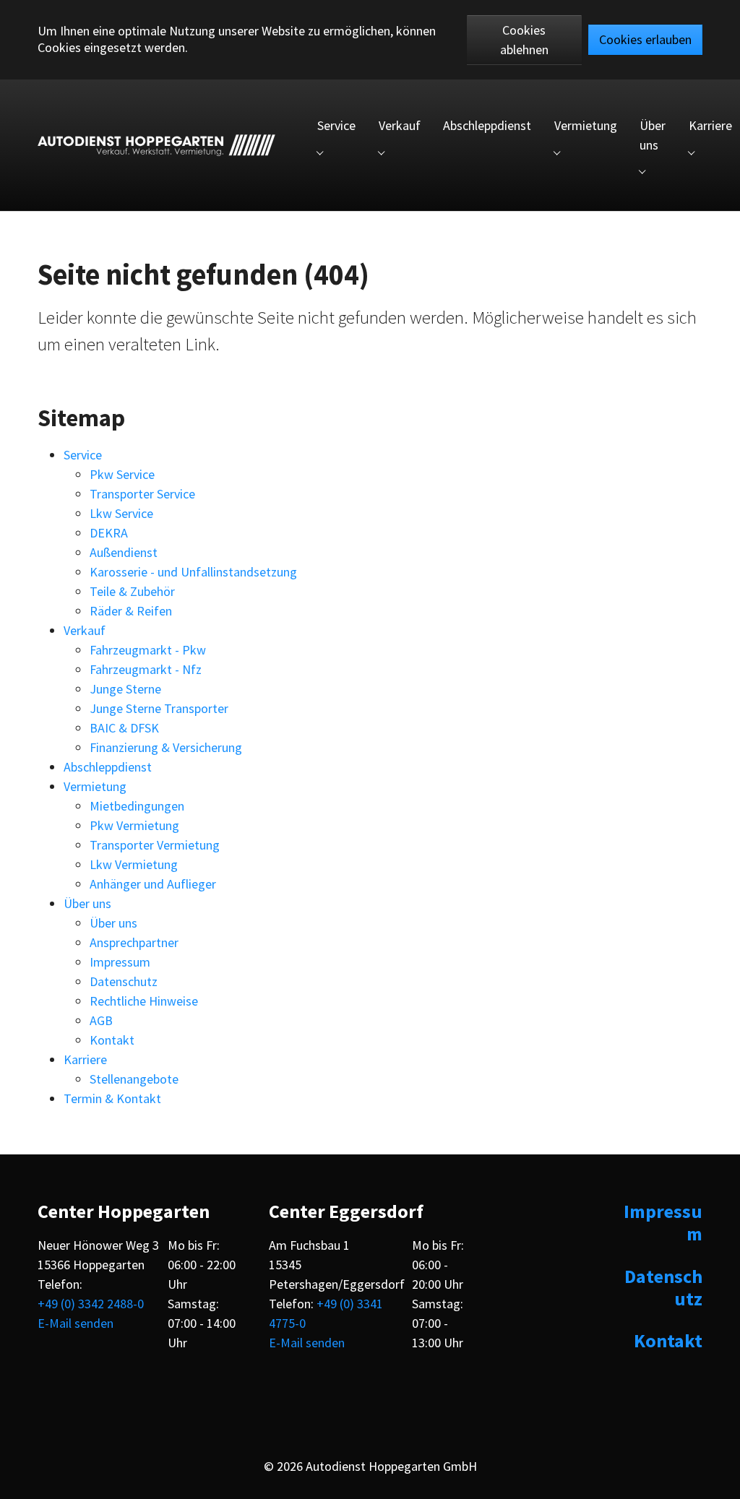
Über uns (87, 903)
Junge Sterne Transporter (159, 708)
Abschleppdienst (108, 767)
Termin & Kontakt (112, 1098)
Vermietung (95, 786)
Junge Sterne (125, 689)
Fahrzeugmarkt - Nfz (146, 669)
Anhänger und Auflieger (153, 884)
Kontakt (112, 1040)
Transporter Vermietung (155, 845)
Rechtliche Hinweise (144, 1001)
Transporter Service (142, 493)
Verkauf (85, 630)
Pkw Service (122, 474)
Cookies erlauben (645, 39)
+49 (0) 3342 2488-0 (91, 1303)
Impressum (120, 962)
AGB (101, 1020)
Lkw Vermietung (134, 864)
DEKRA (109, 532)
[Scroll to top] (716, 1475)
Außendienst (124, 552)
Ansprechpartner (134, 942)
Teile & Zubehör (132, 591)
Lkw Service (121, 513)
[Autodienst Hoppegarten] (156, 145)
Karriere (85, 1059)
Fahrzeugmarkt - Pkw (148, 649)
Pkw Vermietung (134, 825)
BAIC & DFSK (124, 728)
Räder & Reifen (131, 610)
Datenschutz (124, 981)
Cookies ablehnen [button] (524, 40)
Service (83, 454)
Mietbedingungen (137, 806)
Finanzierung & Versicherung (166, 747)
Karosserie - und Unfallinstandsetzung (193, 571)
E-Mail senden (75, 1323)
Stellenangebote (134, 1079)
